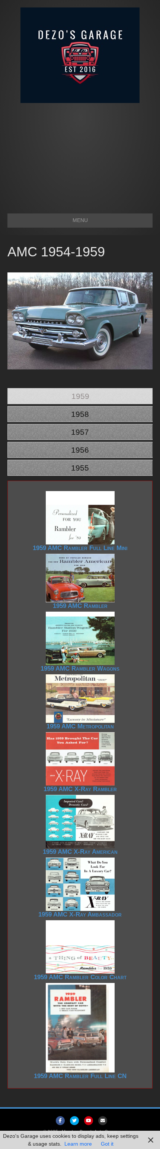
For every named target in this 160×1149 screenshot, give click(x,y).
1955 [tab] (80, 467)
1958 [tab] (80, 414)
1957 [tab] (80, 432)
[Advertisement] (80, 154)
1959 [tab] (80, 396)
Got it (107, 1144)
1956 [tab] (80, 450)
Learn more (78, 1144)
